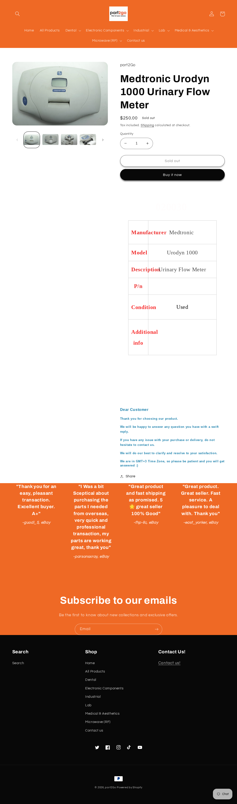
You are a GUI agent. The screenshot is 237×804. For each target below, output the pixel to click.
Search (18, 663)
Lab (88, 705)
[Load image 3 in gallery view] (69, 140)
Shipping (147, 125)
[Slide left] (17, 140)
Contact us (94, 730)
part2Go (110, 787)
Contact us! (169, 663)
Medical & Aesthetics (102, 713)
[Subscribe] (156, 629)
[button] (17, 14)
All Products (95, 671)
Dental (90, 680)
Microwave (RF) (98, 722)
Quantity (127, 133)
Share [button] (130, 476)
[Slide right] (103, 140)
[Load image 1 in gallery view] (32, 140)
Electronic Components (104, 688)
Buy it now (172, 175)
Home (90, 663)
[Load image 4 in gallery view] (88, 140)
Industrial (93, 696)
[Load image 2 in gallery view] (50, 140)
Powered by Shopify (129, 787)
